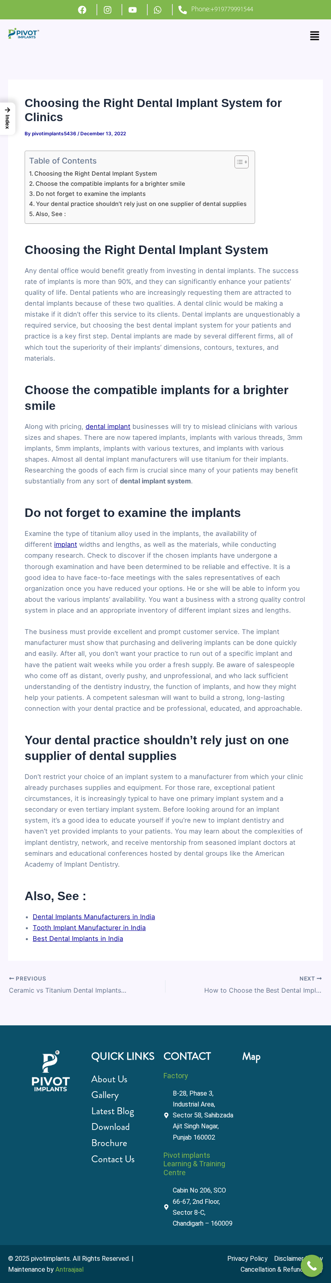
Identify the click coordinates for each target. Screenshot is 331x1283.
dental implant (108, 426)
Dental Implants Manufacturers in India (94, 917)
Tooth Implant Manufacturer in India (89, 928)
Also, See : (51, 214)
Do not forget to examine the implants (91, 193)
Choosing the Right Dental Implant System (95, 173)
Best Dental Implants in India (78, 938)
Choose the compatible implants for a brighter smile (110, 183)
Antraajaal (69, 1269)
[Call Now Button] (312, 1266)
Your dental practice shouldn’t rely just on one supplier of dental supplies (141, 204)
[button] (315, 36)
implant (65, 544)
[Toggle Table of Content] (237, 162)
